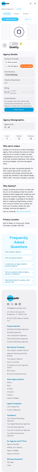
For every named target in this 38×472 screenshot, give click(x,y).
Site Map (10, 462)
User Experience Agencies (17, 335)
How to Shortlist (13, 362)
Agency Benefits (13, 444)
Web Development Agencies (17, 339)
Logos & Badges (13, 398)
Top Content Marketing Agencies (15, 419)
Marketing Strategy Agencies (17, 329)
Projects (16, 14)
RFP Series (11, 371)
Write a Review (19, 109)
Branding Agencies (14, 332)
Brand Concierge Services (16, 374)
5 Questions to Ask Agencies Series (17, 366)
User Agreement (13, 407)
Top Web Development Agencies (15, 434)
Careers (10, 395)
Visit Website (27, 66)
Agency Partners (13, 454)
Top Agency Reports (14, 359)
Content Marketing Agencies (17, 342)
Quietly (18, 9)
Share (27, 19)
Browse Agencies (8, 9)
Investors (10, 392)
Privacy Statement (14, 410)
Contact (10, 389)
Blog (8, 386)
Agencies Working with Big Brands (17, 354)
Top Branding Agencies (15, 427)
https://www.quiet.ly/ (23, 211)
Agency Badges (13, 450)
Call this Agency (13, 66)
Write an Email (12, 62)
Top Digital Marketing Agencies (18, 424)
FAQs (9, 465)
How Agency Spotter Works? (18, 350)
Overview (7, 14)
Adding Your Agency (14, 447)
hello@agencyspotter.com (16, 308)
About (9, 382)
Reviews (25, 14)
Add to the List (11, 19)
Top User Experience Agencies (18, 430)
